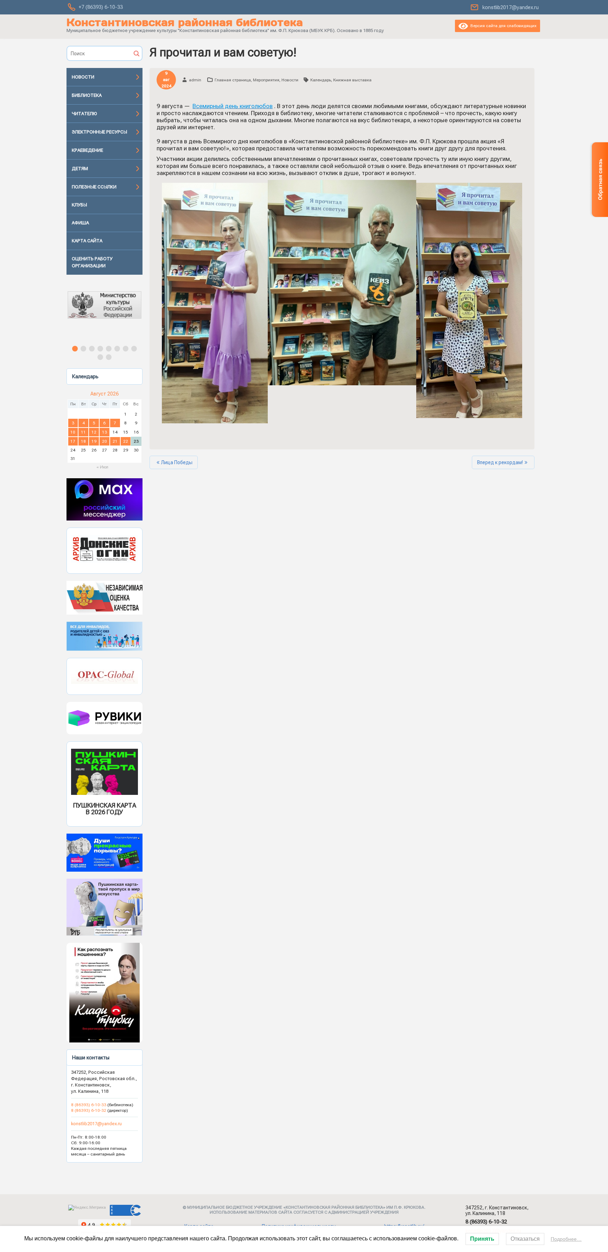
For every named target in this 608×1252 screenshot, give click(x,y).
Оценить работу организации (92, 262)
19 (93, 441)
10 (72, 432)
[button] (104, 311)
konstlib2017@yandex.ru (510, 7)
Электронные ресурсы (99, 132)
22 (125, 441)
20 (104, 441)
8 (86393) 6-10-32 (88, 1110)
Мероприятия (266, 79)
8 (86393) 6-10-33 (89, 1104)
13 (104, 432)
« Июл (102, 467)
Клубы (79, 204)
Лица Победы (176, 462)
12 (93, 432)
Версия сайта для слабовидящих (502, 25)
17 (72, 441)
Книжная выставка (352, 79)
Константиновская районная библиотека (184, 22)
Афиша (80, 222)
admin (195, 79)
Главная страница (233, 79)
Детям (80, 168)
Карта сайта (87, 240)
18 (83, 441)
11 (83, 432)
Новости (83, 77)
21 (115, 441)
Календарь (320, 79)
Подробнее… (566, 1239)
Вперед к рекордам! (500, 462)
